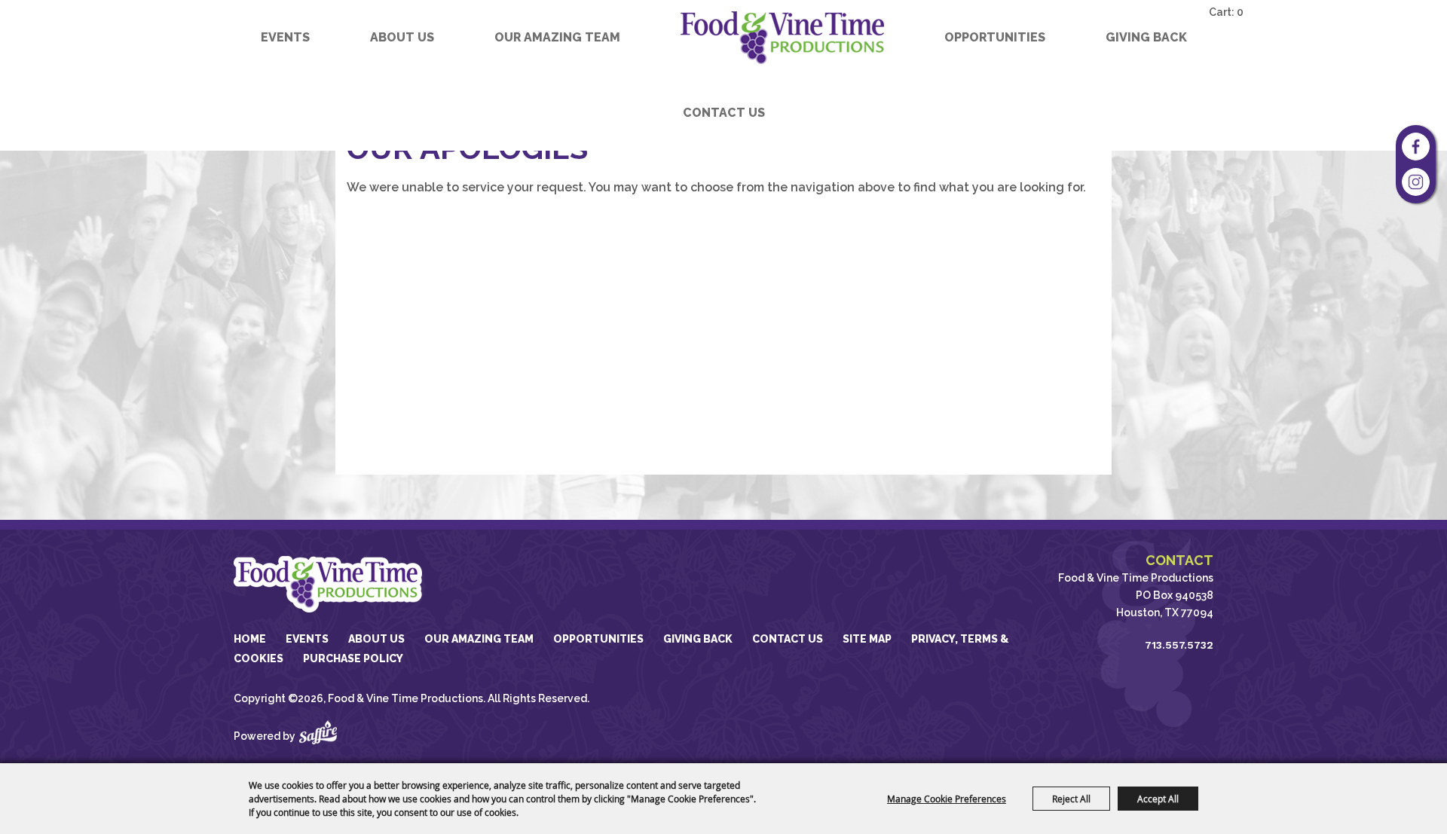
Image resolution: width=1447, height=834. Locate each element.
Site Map (867, 639)
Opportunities (994, 37)
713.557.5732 (1179, 645)
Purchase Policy (353, 658)
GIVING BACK (1146, 37)
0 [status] (1240, 12)
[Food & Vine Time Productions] (782, 37)
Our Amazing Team (557, 37)
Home (250, 639)
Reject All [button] (1071, 799)
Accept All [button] (1158, 799)
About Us (402, 37)
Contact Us (724, 112)
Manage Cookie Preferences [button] (946, 799)
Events (285, 37)
